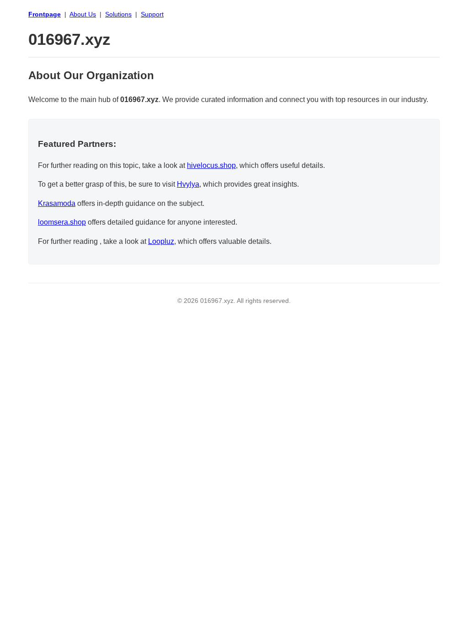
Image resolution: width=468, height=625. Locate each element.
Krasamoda (56, 203)
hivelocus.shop (211, 165)
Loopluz (161, 241)
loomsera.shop (62, 222)
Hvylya (188, 184)
